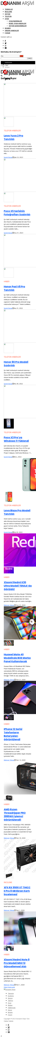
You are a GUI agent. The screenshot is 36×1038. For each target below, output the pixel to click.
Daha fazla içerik (9, 987)
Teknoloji (9, 9)
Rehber (8, 28)
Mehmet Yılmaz (9, 605)
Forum (7, 33)
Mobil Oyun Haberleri (17, 23)
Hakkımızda (8, 62)
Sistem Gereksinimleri (17, 26)
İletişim (10, 1012)
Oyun (7, 19)
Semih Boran (8, 157)
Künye (10, 1010)
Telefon (8, 16)
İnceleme (8, 11)
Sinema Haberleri (12, 30)
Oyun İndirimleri (15, 21)
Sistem (7, 14)
